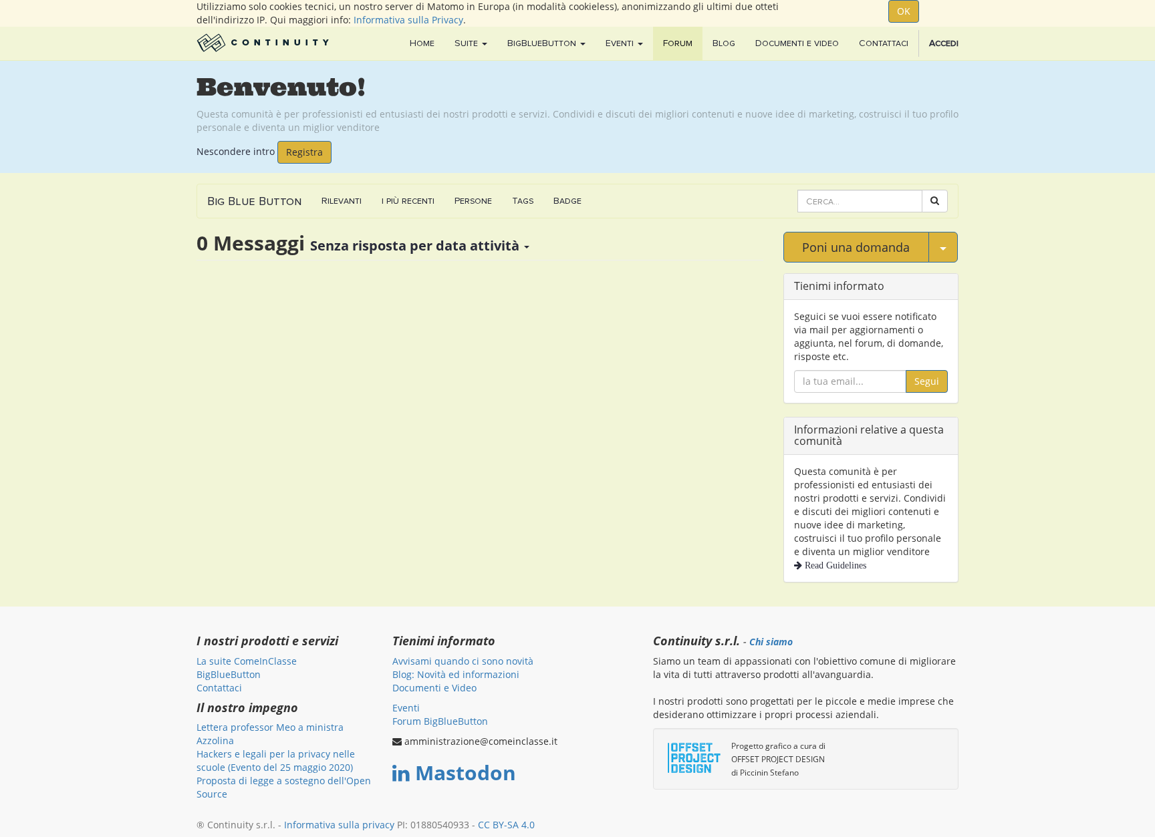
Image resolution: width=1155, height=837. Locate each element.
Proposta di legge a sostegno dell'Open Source (284, 787)
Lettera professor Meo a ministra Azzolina (270, 734)
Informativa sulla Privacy (408, 19)
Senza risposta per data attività (416, 245)
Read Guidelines (834, 565)
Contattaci (219, 687)
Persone (473, 200)
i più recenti (408, 200)
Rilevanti (342, 200)
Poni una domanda (856, 247)
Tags (522, 200)
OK (903, 11)
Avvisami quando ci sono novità (462, 661)
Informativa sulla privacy (339, 824)
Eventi (406, 707)
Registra (304, 152)
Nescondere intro (236, 150)
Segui (926, 381)
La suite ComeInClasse (247, 661)
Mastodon (465, 772)
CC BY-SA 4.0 (506, 824)
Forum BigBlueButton (440, 721)
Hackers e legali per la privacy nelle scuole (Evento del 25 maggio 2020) (276, 760)
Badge (567, 200)
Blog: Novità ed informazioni (455, 674)
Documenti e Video (434, 687)
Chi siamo (771, 642)
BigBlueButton (229, 674)
